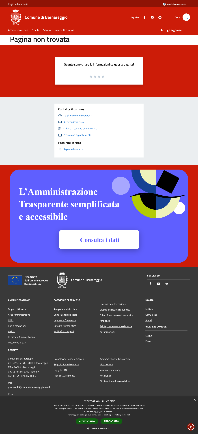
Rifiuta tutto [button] (111, 421)
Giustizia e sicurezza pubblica (115, 309)
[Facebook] (143, 17)
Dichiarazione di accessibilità (115, 381)
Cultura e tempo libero (65, 315)
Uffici (10, 320)
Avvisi (148, 320)
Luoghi (149, 335)
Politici (11, 331)
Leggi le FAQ (60, 370)
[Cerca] (186, 17)
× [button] (194, 400)
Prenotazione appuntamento (69, 359)
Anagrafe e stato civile (65, 309)
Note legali (105, 375)
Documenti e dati (17, 342)
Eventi (148, 341)
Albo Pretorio (106, 364)
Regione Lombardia (18, 4)
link (128, 414)
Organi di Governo (17, 309)
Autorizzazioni (107, 332)
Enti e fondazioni (17, 326)
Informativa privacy (110, 370)
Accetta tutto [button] (87, 421)
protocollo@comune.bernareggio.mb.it (29, 387)
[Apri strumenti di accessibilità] (191, 427)
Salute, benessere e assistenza (116, 326)
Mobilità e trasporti (64, 331)
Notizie (149, 309)
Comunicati (151, 315)
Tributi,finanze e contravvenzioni (117, 315)
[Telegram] (159, 17)
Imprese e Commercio (65, 320)
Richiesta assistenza (64, 375)
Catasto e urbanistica (65, 326)
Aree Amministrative (19, 315)
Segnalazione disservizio (66, 364)
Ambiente (105, 321)
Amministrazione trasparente (115, 359)
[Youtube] (151, 17)
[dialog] (99, 415)
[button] (99, 428)
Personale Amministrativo (21, 337)
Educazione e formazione (113, 304)
